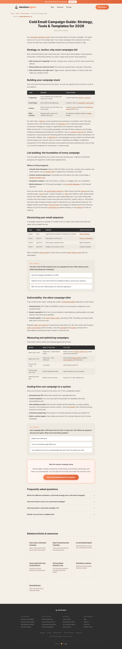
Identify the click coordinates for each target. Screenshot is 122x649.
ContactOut (81, 103)
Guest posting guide (47, 627)
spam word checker (34, 328)
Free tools (86, 624)
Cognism (87, 98)
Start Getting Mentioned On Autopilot (61, 477)
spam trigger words (74, 252)
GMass (68, 109)
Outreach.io (62, 124)
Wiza (91, 103)
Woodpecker (89, 107)
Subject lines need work (39, 438)
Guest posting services (48, 622)
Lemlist (74, 107)
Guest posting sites (47, 619)
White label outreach (69, 622)
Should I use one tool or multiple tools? (40, 514)
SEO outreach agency (69, 624)
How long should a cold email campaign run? (43, 508)
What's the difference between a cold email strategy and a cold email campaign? (56, 495)
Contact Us (79, 632)
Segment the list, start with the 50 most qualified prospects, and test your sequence (58, 281)
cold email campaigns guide (40, 37)
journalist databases (73, 184)
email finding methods (55, 191)
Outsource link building (27, 619)
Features (60, 7)
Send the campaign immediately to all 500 (44, 275)
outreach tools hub (77, 132)
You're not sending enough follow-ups (43, 444)
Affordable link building (27, 624)
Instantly (74, 328)
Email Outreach (25, 13)
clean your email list (41, 325)
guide (26, 16)
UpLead (83, 191)
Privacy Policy (57, 632)
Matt (65, 643)
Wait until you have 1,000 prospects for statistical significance (51, 286)
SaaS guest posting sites (49, 624)
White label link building (27, 622)
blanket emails (76, 358)
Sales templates (85, 234)
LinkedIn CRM (49, 172)
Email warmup (67, 627)
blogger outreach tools (37, 178)
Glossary (86, 622)
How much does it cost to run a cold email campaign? (46, 502)
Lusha (87, 103)
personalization (68, 360)
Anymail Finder (53, 205)
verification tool (54, 207)
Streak (89, 113)
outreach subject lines (80, 351)
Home (12, 13)
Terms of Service (68, 632)
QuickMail (63, 328)
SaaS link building (26, 627)
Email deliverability (68, 302)
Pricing (68, 7)
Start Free (73, 2)
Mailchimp (52, 137)
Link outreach (67, 619)
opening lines (44, 252)
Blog (17, 13)
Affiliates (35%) (88, 627)
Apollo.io (81, 98)
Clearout (79, 207)
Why (52, 7)
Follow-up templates (86, 238)
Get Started (102, 7)
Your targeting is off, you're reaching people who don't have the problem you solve (57, 450)
